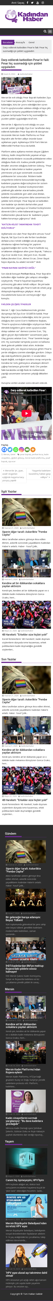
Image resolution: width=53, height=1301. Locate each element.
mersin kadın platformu (34, 458)
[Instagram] (21, 449)
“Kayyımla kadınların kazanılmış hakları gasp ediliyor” (40, 474)
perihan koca (37, 454)
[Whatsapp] (15, 449)
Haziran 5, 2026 (10, 579)
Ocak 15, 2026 (14, 1114)
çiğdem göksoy (17, 458)
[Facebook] (4, 449)
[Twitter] (10, 449)
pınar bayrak (25, 454)
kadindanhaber (26, 74)
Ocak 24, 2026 (14, 1065)
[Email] (27, 449)
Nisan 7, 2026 (13, 913)
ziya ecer (12, 461)
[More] (32, 449)
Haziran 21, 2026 (11, 528)
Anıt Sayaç (17, 2)
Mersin (6, 454)
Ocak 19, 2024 (14, 1269)
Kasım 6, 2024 (14, 1219)
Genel (12, 454)
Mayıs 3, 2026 (13, 1176)
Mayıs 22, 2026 (10, 631)
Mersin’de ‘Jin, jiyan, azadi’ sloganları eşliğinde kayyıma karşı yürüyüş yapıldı (13, 475)
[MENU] (50, 31)
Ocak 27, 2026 (14, 962)
